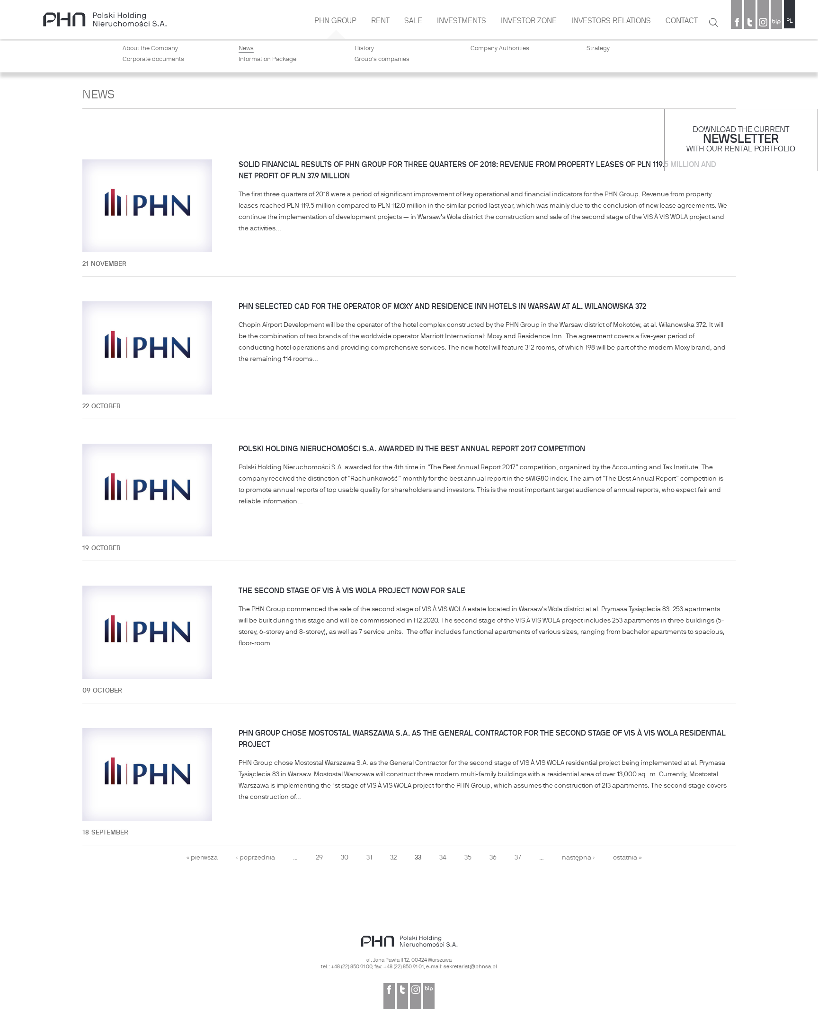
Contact (682, 21)
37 (518, 858)
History (364, 49)
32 (393, 858)
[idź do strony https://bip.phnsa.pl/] (776, 23)
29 (319, 858)
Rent (380, 21)
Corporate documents (153, 59)
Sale (413, 21)
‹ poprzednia (255, 858)
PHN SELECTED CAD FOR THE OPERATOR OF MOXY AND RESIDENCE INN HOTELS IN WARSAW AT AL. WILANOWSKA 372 (443, 307)
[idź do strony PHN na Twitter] (750, 23)
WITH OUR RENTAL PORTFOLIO (740, 149)
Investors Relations (611, 21)
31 (369, 858)
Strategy (598, 49)
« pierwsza (202, 858)
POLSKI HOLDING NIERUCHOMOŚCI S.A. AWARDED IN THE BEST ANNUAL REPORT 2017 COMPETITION (412, 449)
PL (789, 21)
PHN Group (335, 21)
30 (344, 858)
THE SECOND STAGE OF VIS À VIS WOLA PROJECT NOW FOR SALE (352, 591)
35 (467, 858)
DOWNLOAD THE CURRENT (741, 129)
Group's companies (382, 59)
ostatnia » (627, 858)
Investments (461, 21)
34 (442, 858)
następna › (578, 858)
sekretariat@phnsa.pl (470, 967)
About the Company (150, 49)
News (246, 49)
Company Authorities (500, 49)
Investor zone (529, 21)
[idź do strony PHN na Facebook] (736, 23)
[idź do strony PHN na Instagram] (763, 23)
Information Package (267, 59)
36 (493, 858)
